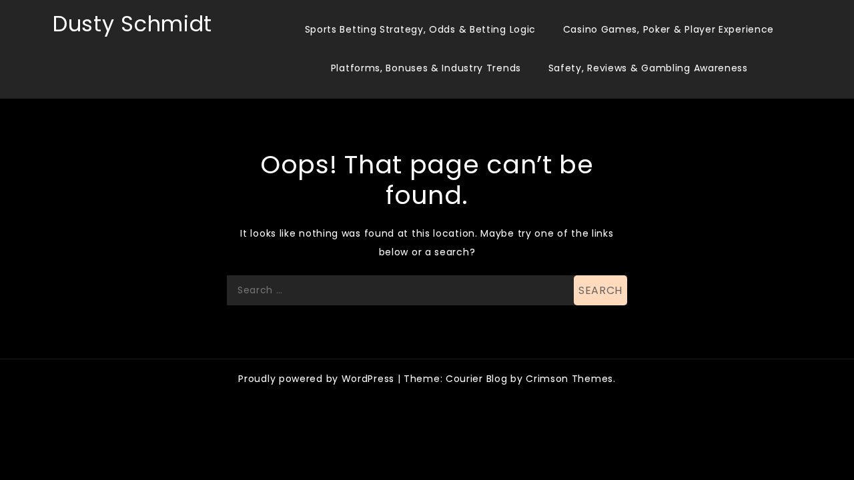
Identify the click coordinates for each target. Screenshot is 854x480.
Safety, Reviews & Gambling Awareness (648, 68)
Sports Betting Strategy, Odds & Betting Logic (420, 29)
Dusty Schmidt (132, 24)
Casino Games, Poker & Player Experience (668, 29)
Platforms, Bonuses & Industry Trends (426, 68)
